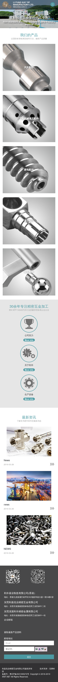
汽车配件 (29, 67)
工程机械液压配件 (29, 118)
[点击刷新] (41, 649)
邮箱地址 (8, 638)
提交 (29, 656)
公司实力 (29, 335)
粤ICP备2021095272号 (19, 674)
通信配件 (29, 220)
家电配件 (29, 169)
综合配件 (29, 272)
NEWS (7, 548)
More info (29, 340)
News (7, 460)
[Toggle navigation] (52, 4)
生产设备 (29, 394)
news (6, 504)
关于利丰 (29, 365)
